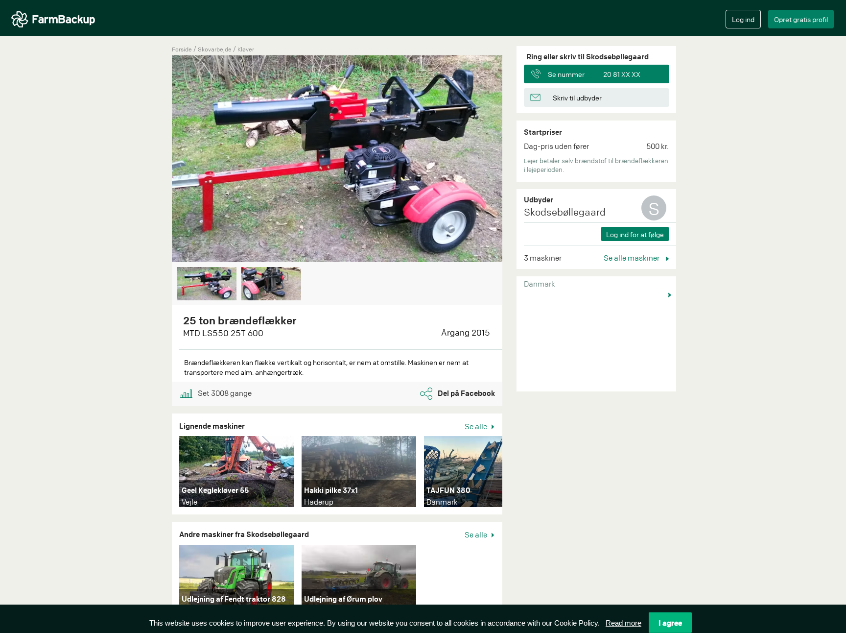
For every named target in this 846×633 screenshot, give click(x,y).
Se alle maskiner (632, 258)
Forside (182, 49)
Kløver (245, 49)
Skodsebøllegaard (565, 212)
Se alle (477, 426)
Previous (157, 159)
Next (517, 159)
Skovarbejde (215, 49)
